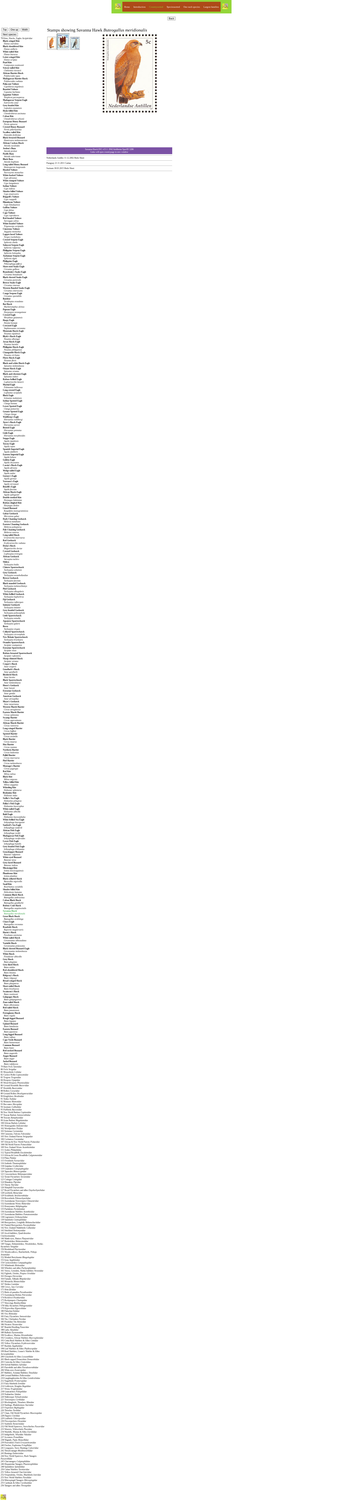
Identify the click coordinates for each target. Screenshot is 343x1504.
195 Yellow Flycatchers (18, 1343)
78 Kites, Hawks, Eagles (16, 38)
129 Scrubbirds (14, 1195)
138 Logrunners (14, 1217)
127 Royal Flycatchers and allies (23, 1190)
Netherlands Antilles (55, 158)
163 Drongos (11, 1276)
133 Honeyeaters (14, 1206)
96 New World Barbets (16, 1112)
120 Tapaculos (13, 1171)
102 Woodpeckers (12, 1128)
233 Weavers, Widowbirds (16, 1429)
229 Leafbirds (13, 1418)
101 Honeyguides (14, 1126)
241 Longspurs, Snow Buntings (19, 1448)
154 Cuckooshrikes (16, 1262)
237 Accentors (12, 1437)
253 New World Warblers (16, 1477)
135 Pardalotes (13, 1209)
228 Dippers (10, 1415)
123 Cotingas (11, 1179)
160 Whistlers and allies (18, 1268)
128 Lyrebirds (11, 1193)
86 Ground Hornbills (15, 1085)
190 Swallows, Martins (17, 1335)
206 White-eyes (13, 1370)
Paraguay (50, 163)
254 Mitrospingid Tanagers (19, 1480)
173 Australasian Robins (16, 1295)
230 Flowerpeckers (13, 1421)
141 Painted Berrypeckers (18, 1225)
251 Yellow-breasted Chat (16, 1472)
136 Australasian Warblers (17, 1211)
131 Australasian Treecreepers (20, 1201)
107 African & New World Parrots (20, 1142)
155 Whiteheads (12, 1265)
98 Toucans (12, 1117)
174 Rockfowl (13, 1297)
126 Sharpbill (12, 1187)
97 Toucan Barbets (15, 1115)
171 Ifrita (8, 1289)
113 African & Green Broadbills (21, 1155)
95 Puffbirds (11, 1109)
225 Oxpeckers (12, 1407)
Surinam (50, 168)
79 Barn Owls (11, 1066)
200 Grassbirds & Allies (17, 1356)
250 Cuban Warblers (15, 1469)
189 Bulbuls (12, 1332)
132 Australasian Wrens (15, 1203)
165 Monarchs (13, 1281)
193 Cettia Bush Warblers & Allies (19, 1340)
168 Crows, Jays (12, 1287)
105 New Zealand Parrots (17, 1136)
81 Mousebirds (11, 1072)
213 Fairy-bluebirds (13, 1383)
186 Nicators (11, 1324)
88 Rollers (10, 1091)
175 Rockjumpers (14, 1300)
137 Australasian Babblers (19, 1214)
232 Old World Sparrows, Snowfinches (22, 1426)
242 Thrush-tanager (17, 1450)
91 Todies (8, 1099)
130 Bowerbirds (16, 1198)
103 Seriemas (12, 1131)
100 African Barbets (13, 1123)
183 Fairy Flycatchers (16, 1316)
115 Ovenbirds (12, 1160)
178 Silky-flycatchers (16, 1305)
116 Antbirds (13, 1163)
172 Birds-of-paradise (16, 1292)
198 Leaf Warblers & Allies (19, 1348)
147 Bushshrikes (14, 1241)
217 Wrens (11, 1389)
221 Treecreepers (13, 1399)
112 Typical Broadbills (16, 1152)
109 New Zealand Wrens (18, 1147)
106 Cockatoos (12, 1139)
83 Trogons (11, 1077)
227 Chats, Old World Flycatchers (21, 1413)
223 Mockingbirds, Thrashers (17, 1402)
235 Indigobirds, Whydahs (16, 1434)
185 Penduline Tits (13, 1322)
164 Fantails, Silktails (16, 1279)
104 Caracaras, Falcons (15, 1134)
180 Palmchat (10, 1311)
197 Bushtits (12, 1346)
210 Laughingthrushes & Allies (20, 1378)
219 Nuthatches (11, 1394)
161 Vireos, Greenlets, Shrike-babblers (22, 1271)
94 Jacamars (11, 1107)
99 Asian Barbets (14, 1120)
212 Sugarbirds (14, 1381)
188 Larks (9, 1330)
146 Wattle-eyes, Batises (17, 1238)
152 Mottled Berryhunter (17, 1257)
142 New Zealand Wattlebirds (18, 1228)
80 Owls (8, 1069)
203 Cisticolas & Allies (16, 1362)
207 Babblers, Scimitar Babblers (19, 1373)
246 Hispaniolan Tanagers (19, 1464)
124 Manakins (11, 1182)
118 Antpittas (12, 1166)
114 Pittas (8, 1158)
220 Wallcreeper (14, 1397)
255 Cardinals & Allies (16, 1483)
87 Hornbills (11, 1088)
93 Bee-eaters (11, 1104)
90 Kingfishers (12, 1096)
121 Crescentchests (16, 1174)
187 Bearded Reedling (15, 1327)
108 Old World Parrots (16, 1144)
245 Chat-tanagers (15, 1461)
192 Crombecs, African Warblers (22, 1338)
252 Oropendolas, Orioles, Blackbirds (21, 1475)
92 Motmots (11, 1101)
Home (127, 7)
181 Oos (9, 1313)
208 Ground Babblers (15, 1375)
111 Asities (11, 1150)
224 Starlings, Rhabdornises (17, 1405)
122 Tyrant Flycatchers (15, 1177)
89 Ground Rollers (17, 1093)
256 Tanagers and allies (16, 1485)
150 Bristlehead (13, 1249)
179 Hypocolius (13, 1308)
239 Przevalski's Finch (18, 1442)
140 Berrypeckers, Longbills (20, 1222)
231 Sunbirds (12, 1424)
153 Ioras (10, 1260)
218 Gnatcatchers (14, 1391)
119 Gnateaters (15, 1168)
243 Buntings (12, 1453)
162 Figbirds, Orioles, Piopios (18, 1273)
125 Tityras (9, 1185)
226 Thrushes (11, 1410)
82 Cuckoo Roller (14, 1074)
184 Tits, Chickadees (13, 1319)
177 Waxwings (13, 1303)
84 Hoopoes (10, 1080)
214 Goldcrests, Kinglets (16, 1386)
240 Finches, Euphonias (16, 1445)
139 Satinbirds (13, 1219)
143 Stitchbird (13, 1230)
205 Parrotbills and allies (19, 1367)
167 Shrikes (10, 1284)
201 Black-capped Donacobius (20, 1359)
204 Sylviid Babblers (14, 1364)
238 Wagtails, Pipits (15, 1440)
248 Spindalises (13, 1467)
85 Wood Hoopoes (15, 1083)
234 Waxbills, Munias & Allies (19, 1432)
